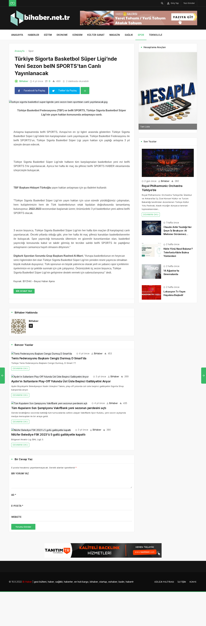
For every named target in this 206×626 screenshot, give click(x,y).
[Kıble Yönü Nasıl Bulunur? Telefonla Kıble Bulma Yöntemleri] (151, 249)
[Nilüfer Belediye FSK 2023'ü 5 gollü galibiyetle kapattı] (41, 429)
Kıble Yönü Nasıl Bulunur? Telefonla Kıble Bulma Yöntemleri (178, 252)
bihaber (94, 581)
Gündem (77, 34)
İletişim (182, 581)
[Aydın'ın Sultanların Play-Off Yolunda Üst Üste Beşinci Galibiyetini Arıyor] (50, 376)
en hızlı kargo (81, 581)
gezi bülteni (40, 581)
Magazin (114, 34)
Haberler (33, 34)
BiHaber (23, 81)
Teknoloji (155, 34)
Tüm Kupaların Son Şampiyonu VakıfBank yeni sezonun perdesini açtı (58, 408)
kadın (121, 581)
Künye (193, 581)
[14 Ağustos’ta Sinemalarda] (151, 271)
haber (51, 581)
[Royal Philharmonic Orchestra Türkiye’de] (168, 162)
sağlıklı (59, 581)
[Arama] (162, 3)
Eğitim (48, 34)
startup (103, 581)
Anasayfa (17, 34)
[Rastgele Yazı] (12, 3)
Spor (141, 34)
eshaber (112, 581)
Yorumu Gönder (23, 526)
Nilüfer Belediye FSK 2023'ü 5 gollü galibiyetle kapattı (48, 434)
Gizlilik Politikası (164, 581)
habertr (130, 581)
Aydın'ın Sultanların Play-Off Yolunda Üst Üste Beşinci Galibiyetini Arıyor (61, 381)
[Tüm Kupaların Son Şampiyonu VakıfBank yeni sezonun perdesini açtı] (49, 403)
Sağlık (129, 34)
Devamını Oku (20, 368)
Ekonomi (62, 34)
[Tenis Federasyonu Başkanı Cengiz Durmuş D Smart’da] (41, 353)
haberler (68, 581)
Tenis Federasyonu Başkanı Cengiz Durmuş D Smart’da (48, 358)
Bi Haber (27, 581)
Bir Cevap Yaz (24, 291)
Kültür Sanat (96, 34)
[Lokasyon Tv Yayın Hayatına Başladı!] (151, 292)
